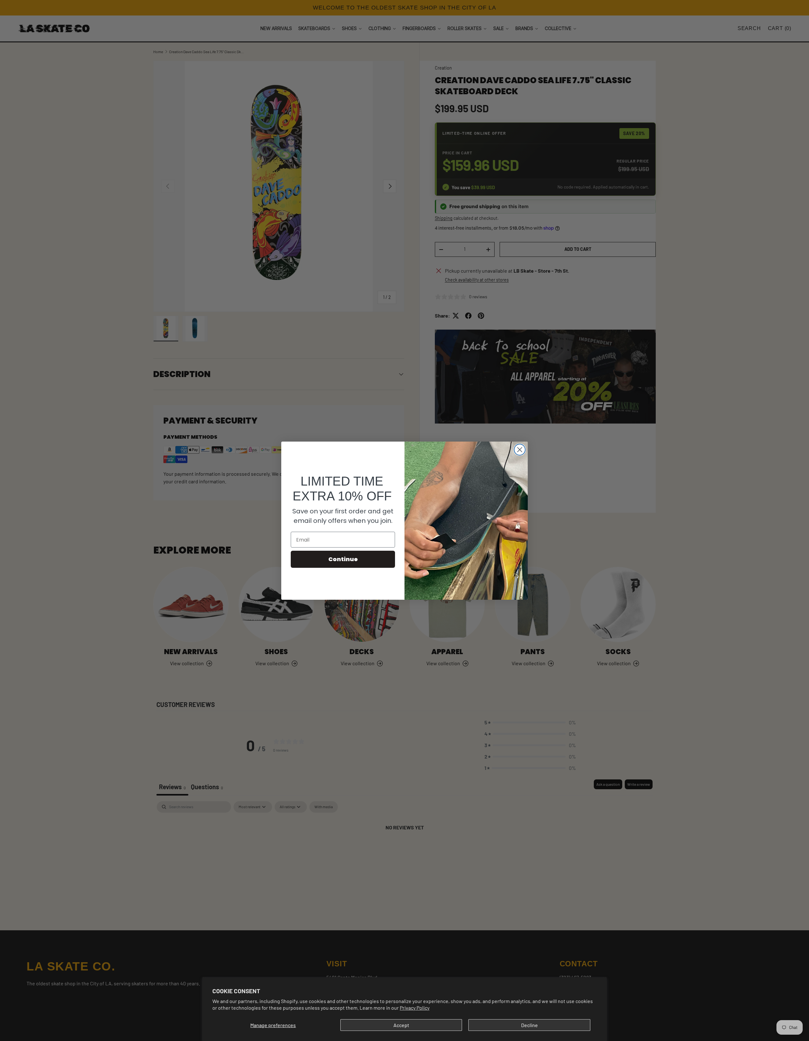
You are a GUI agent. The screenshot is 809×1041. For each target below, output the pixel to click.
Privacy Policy (414, 1008)
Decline (529, 1025)
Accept (401, 1025)
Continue (343, 559)
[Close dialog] (519, 449)
